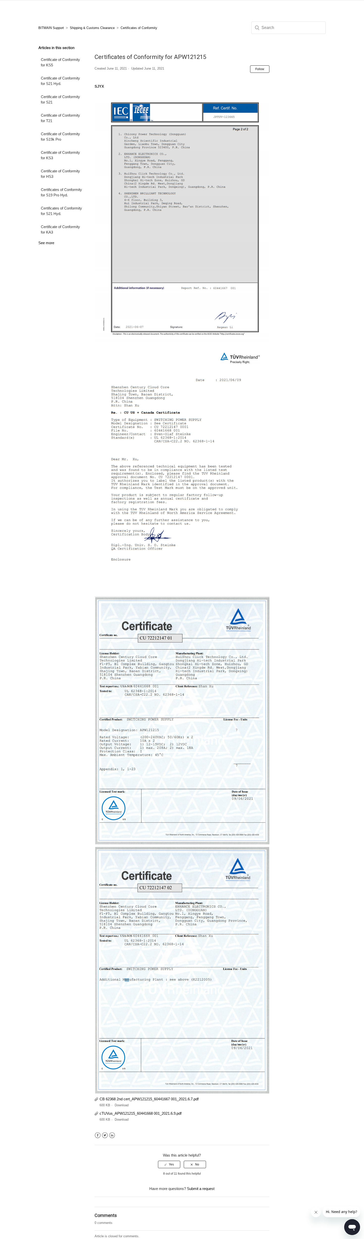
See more (46, 243)
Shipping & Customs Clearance (92, 28)
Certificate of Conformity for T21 (60, 118)
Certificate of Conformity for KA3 (60, 230)
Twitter (105, 1135)
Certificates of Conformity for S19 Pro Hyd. (61, 192)
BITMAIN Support (51, 28)
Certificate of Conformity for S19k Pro (60, 137)
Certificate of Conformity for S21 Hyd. (60, 81)
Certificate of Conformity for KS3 (60, 155)
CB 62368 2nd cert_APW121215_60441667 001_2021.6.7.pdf (149, 1099)
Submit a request (200, 1188)
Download (122, 1105)
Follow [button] (259, 69)
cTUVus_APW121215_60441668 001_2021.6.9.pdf (141, 1113)
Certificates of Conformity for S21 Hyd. (61, 211)
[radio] (169, 1164)
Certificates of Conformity (139, 28)
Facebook (98, 1135)
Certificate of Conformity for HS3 (60, 174)
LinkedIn (112, 1135)
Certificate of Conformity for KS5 (60, 62)
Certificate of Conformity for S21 (60, 100)
